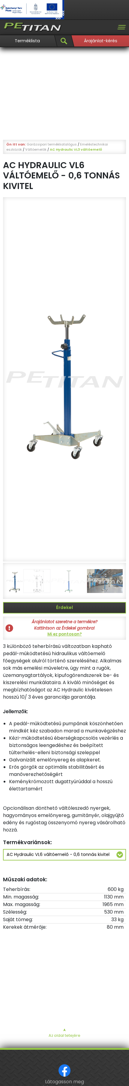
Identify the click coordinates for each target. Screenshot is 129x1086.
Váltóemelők (35, 149)
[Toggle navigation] (121, 27)
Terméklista (27, 41)
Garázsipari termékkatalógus (52, 144)
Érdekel (64, 607)
